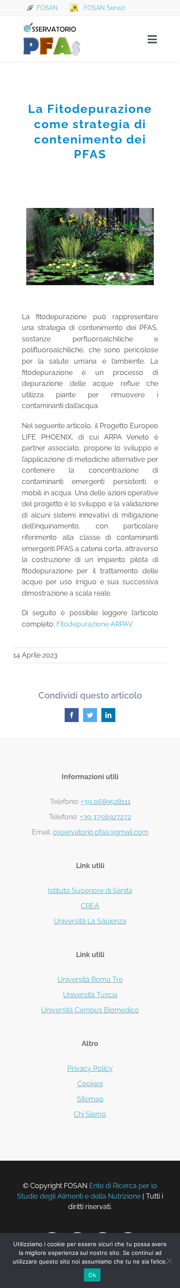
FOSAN (47, 7)
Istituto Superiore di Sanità (90, 890)
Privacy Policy (90, 1068)
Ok (92, 1274)
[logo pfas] (51, 23)
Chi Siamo (90, 1114)
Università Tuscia (90, 995)
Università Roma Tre (90, 979)
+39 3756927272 (105, 817)
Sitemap (90, 1099)
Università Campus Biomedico (90, 1010)
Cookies (90, 1084)
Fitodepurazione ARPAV (94, 624)
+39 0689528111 (106, 801)
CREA (90, 906)
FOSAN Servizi (104, 7)
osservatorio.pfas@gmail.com (101, 832)
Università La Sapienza (90, 921)
